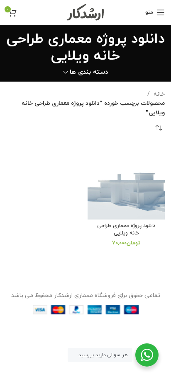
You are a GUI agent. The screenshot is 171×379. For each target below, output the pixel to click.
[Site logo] (85, 12)
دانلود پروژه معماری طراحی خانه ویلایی (126, 229)
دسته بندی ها (89, 72)
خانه (158, 94)
